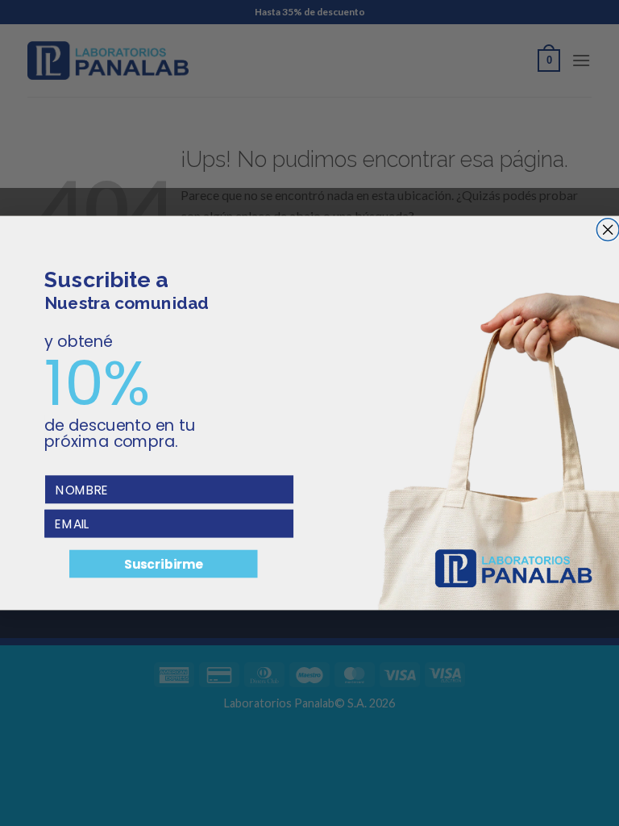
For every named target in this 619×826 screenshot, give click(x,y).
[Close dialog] (607, 230)
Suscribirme (163, 564)
